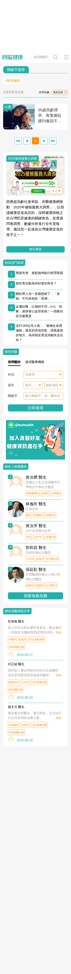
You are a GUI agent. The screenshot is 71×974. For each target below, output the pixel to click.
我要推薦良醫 (35, 596)
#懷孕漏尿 (13, 80)
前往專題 (35, 249)
